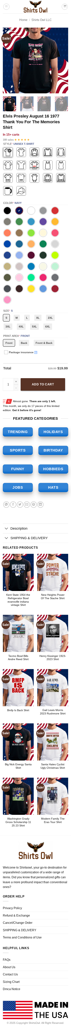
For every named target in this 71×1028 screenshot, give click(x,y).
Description (18, 528)
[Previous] (8, 60)
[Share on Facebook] (13, 504)
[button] (6, 7)
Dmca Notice (11, 989)
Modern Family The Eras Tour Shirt (53, 820)
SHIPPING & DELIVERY (29, 538)
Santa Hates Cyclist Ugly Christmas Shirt (53, 766)
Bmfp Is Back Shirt (18, 710)
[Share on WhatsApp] (6, 504)
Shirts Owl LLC (41, 20)
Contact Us (10, 974)
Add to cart (43, 384)
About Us (9, 967)
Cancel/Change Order (17, 922)
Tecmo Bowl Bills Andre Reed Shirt (18, 658)
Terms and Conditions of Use (22, 937)
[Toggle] (6, 529)
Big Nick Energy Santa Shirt (18, 766)
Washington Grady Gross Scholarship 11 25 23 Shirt (18, 822)
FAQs (6, 959)
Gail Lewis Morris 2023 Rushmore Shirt (53, 712)
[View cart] (65, 7)
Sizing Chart (11, 981)
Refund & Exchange (16, 915)
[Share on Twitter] (20, 504)
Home (23, 20)
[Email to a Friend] (27, 504)
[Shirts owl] (36, 6)
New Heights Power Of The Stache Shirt (53, 596)
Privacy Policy (12, 908)
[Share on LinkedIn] (40, 504)
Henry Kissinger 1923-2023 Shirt (52, 658)
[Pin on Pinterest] (33, 504)
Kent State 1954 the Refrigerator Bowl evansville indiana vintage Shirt (18, 599)
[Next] (62, 60)
